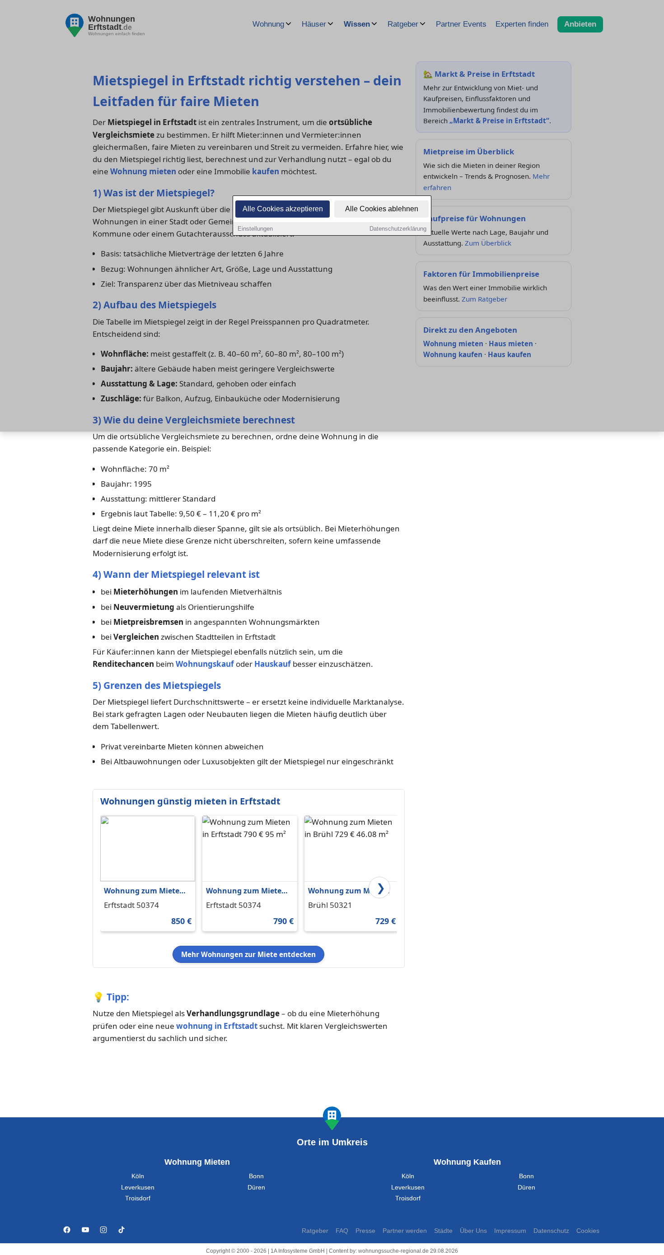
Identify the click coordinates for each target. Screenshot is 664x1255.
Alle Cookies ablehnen (381, 209)
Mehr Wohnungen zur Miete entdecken (248, 954)
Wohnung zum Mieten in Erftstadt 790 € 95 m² (247, 891)
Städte (443, 1230)
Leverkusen (137, 1187)
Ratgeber (315, 1230)
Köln (137, 1176)
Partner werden (405, 1230)
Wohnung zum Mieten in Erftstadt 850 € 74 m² (145, 891)
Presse (365, 1230)
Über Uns (473, 1230)
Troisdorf (137, 1198)
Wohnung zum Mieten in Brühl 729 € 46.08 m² (348, 891)
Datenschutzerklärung (397, 228)
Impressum (510, 1230)
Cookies (587, 1230)
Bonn (256, 1176)
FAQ (342, 1230)
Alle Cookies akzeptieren (283, 209)
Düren (256, 1187)
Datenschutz (551, 1230)
